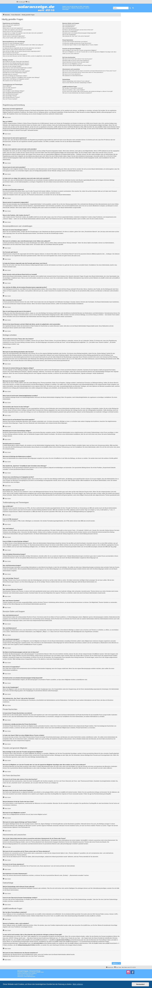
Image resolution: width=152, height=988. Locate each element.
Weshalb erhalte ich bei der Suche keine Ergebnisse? (75, 60)
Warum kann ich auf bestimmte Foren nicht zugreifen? (16, 71)
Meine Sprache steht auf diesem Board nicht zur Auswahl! (17, 49)
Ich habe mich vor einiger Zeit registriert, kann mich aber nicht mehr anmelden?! (23, 33)
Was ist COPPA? (7, 26)
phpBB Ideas (86, 925)
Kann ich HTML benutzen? (9, 87)
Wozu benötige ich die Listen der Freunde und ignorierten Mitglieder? (79, 50)
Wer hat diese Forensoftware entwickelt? (72, 88)
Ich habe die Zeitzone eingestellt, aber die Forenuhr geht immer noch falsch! (22, 48)
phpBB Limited (105, 278)
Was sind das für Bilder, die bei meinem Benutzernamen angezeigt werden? (21, 51)
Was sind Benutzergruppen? (69, 28)
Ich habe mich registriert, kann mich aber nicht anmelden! (17, 29)
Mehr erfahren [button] (78, 984)
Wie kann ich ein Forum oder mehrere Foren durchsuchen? (77, 59)
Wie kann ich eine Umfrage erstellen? (12, 66)
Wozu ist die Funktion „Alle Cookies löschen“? (14, 37)
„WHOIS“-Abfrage (14, 938)
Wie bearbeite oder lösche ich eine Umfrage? (14, 69)
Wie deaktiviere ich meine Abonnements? (72, 75)
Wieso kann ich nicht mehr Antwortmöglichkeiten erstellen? (17, 67)
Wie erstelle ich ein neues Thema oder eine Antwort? (16, 61)
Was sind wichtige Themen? (10, 95)
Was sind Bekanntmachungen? (10, 94)
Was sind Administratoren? (69, 25)
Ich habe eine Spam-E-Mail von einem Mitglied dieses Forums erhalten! (80, 44)
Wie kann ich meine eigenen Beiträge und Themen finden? (76, 65)
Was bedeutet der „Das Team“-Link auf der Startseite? (76, 36)
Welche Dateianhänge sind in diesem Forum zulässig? (76, 81)
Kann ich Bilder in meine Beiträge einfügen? (13, 91)
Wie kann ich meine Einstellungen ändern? (13, 43)
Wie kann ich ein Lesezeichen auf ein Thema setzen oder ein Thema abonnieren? (82, 72)
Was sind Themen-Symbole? (10, 99)
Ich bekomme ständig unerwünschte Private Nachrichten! (76, 43)
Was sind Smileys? (7, 89)
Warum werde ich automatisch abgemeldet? (14, 36)
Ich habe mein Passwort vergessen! (12, 34)
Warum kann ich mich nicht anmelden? (12, 31)
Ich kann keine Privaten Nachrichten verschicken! (74, 41)
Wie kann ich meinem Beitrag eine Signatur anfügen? (16, 64)
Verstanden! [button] (140, 984)
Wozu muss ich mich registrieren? (11, 25)
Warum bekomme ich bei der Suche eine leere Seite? (75, 62)
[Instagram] (128, 972)
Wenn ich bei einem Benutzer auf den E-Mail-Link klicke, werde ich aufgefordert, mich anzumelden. (27, 56)
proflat (21, 975)
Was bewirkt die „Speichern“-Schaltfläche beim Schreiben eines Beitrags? (21, 77)
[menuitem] (28, 2)
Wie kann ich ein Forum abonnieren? (71, 74)
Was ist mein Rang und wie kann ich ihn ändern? (15, 54)
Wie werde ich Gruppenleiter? (69, 31)
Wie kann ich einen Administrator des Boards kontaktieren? (77, 93)
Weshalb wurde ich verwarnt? (10, 74)
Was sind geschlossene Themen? (11, 97)
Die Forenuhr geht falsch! (9, 46)
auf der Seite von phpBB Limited (55, 916)
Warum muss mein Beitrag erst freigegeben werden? (16, 79)
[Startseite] (39, 7)
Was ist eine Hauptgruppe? (69, 34)
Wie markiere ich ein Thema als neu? (12, 80)
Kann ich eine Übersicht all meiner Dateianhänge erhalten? (77, 82)
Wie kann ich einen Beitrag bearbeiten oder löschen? (16, 63)
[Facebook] (132, 972)
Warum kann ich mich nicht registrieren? (13, 28)
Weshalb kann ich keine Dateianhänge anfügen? (15, 72)
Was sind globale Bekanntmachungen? (12, 92)
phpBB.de (117, 278)
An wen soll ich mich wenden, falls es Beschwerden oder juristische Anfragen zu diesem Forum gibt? (87, 91)
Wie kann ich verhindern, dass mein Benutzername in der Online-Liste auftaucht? (23, 44)
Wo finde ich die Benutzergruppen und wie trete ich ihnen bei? (77, 29)
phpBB (25, 972)
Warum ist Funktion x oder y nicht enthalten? (73, 89)
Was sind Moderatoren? (68, 26)
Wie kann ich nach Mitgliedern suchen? (72, 63)
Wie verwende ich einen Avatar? (11, 52)
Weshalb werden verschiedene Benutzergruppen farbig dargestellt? (79, 33)
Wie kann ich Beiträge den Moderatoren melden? (15, 75)
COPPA (99, 151)
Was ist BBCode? (7, 86)
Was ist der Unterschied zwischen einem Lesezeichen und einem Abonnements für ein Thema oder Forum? (89, 70)
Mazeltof (29, 975)
